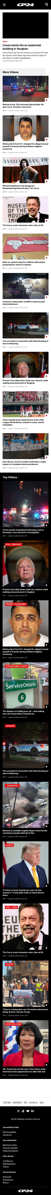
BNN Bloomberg (9, 1164)
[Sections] (4, 4)
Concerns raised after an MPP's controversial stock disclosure (24, 302)
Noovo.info (7, 1177)
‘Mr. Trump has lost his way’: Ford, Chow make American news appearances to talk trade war (24, 1070)
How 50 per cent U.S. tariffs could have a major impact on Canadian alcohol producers (24, 463)
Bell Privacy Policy (10, 1145)
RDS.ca (6, 1182)
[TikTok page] (23, 1110)
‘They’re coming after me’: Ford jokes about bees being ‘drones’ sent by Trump (25, 1010)
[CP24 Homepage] (25, 4)
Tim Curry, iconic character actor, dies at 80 (23, 225)
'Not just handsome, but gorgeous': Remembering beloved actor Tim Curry (21, 187)
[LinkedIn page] (32, 1110)
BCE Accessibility (9, 1132)
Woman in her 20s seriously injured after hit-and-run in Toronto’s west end (23, 105)
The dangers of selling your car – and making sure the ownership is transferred (23, 712)
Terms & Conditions (10, 1148)
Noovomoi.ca (8, 1180)
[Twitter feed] (18, 1110)
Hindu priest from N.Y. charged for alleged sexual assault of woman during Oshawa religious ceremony (25, 146)
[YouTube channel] (27, 1110)
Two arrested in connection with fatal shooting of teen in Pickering (25, 342)
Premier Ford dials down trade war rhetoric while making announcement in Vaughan (25, 381)
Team (41, 1102)
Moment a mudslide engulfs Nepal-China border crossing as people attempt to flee (25, 831)
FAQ (25, 1102)
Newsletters (17, 1102)
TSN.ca (6, 1167)
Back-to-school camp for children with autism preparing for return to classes (24, 263)
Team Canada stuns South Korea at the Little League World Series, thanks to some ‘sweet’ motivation (23, 422)
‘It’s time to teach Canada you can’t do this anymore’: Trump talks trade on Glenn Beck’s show (23, 892)
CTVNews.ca (8, 1161)
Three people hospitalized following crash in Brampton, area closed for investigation (23, 531)
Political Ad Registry (10, 1151)
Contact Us (33, 1102)
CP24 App (7, 1102)
